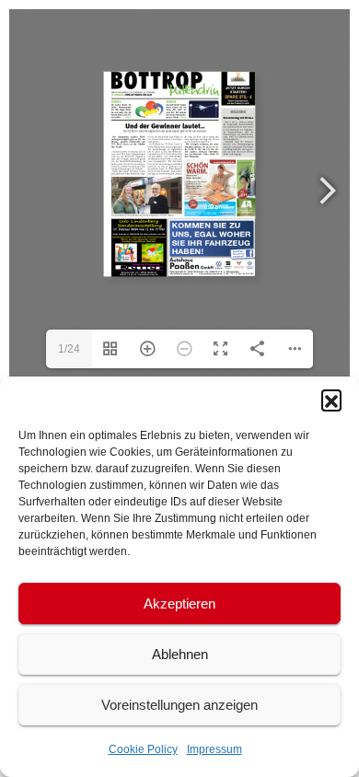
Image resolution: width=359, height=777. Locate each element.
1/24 (69, 348)
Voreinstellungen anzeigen (179, 705)
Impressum (214, 749)
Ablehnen (180, 654)
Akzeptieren (179, 603)
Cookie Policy (143, 749)
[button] (331, 399)
